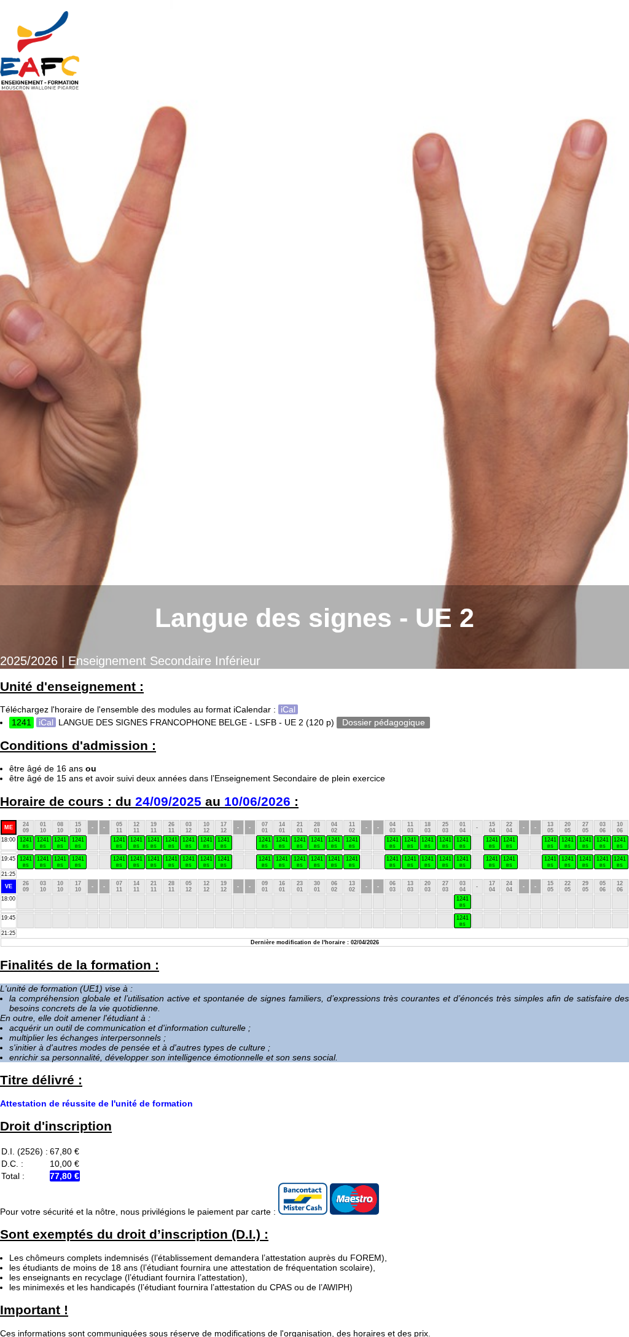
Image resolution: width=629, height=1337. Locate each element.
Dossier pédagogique (384, 722)
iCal (288, 709)
